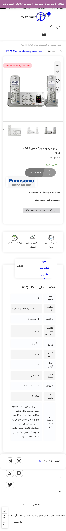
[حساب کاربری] (51, 27)
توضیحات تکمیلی (44, 271)
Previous (3, 130)
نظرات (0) (20, 269)
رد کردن (5, 4)
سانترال (18, 515)
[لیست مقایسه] (44, 35)
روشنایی (27, 515)
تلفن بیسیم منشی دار (40, 200)
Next (62, 130)
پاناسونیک (51, 51)
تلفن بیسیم (34, 192)
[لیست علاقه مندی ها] (57, 27)
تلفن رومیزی (37, 515)
